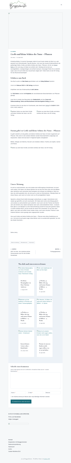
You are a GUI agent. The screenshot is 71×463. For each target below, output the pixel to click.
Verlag (47, 105)
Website (48, 392)
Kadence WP (47, 459)
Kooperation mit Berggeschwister (17, 442)
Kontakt (10, 439)
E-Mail (30, 392)
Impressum (11, 446)
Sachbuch (31, 242)
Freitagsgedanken (55, 250)
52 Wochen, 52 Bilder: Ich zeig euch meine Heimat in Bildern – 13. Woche (26, 316)
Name (13, 392)
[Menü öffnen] (61, 5)
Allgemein (13, 51)
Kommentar (14, 371)
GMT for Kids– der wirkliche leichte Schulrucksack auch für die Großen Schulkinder (20, 252)
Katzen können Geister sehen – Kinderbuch (25, 346)
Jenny (13, 57)
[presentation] (26, 272)
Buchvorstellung (15, 242)
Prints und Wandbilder (14, 417)
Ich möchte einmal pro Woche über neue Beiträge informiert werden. (31, 396)
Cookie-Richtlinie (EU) (14, 451)
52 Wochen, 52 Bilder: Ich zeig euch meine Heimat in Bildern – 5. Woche (44, 285)
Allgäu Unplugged (13, 419)
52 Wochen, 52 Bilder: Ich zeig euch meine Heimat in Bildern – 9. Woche (44, 316)
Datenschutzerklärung (14, 444)
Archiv (10, 449)
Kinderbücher (24, 242)
